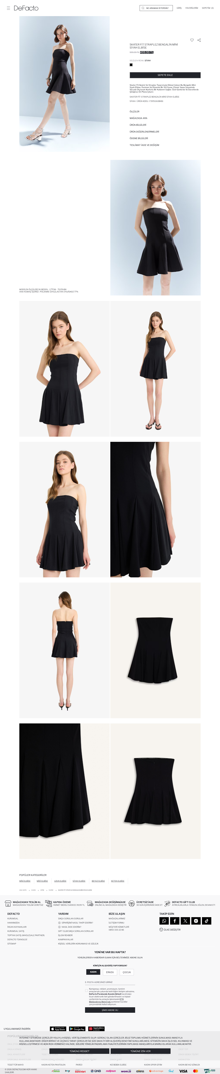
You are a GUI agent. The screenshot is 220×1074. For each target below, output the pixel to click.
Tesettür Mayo (15, 1065)
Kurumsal (12, 918)
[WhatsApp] (164, 921)
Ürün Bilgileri (138, 125)
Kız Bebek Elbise (118, 1065)
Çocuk (127, 972)
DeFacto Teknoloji (17, 939)
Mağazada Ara (138, 118)
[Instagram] (196, 921)
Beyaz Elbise (98, 881)
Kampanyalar (65, 939)
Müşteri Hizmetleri (119, 927)
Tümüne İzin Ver (140, 1051)
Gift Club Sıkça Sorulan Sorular (75, 931)
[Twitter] (185, 921)
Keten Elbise (117, 881)
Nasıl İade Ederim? (71, 927)
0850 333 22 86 (116, 930)
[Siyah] (131, 64)
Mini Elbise (24, 881)
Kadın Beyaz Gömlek (189, 1065)
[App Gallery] (96, 1029)
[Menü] (8, 8)
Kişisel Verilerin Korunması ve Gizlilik (78, 943)
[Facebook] (174, 921)
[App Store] (58, 1029)
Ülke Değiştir (172, 929)
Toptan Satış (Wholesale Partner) (25, 935)
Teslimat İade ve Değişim (144, 145)
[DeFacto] (26, 8)
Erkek (110, 972)
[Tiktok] (206, 921)
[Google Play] (77, 1029)
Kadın (93, 972)
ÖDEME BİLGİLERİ (139, 138)
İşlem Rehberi (65, 935)
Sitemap (11, 943)
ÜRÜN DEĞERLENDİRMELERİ (144, 131)
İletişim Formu (116, 923)
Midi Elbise (42, 881)
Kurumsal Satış (15, 931)
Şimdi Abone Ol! (110, 1010)
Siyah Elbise (79, 881)
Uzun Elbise (60, 881)
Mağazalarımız (117, 918)
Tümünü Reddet (79, 1051)
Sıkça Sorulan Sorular (70, 918)
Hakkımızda (13, 923)
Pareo (79, 1065)
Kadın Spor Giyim (153, 1065)
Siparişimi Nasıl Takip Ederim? (77, 923)
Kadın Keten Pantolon (53, 1065)
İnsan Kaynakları (16, 927)
